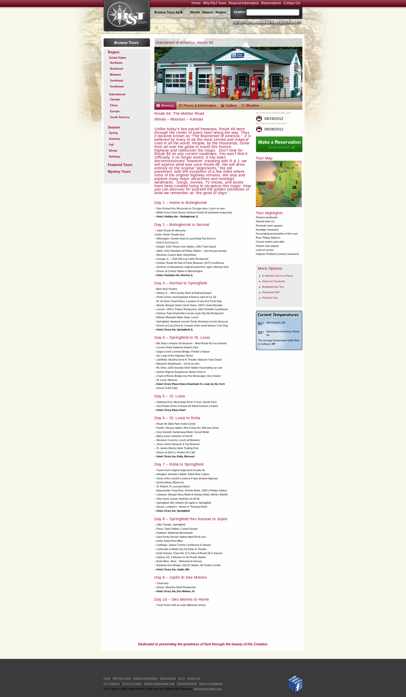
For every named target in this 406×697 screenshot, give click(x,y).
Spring (113, 132)
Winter (113, 150)
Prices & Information (200, 105)
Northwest (116, 68)
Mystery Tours (119, 171)
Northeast (116, 62)
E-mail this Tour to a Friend (277, 275)
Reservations (271, 3)
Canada (115, 99)
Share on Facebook (273, 281)
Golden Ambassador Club (159, 683)
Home (196, 3)
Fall (111, 144)
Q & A (181, 678)
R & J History (112, 683)
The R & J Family (132, 683)
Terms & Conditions (211, 683)
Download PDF (271, 292)
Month (195, 12)
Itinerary (167, 105)
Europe (114, 111)
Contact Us (291, 3)
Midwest (115, 74)
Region (220, 12)
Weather (252, 105)
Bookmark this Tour (273, 286)
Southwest (117, 86)
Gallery (231, 105)
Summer (114, 138)
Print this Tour (270, 297)
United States (117, 57)
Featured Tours (120, 165)
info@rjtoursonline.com (207, 688)
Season (207, 12)
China (114, 105)
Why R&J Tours (214, 3)
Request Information (244, 3)
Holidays (114, 156)
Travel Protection (187, 683)
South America (119, 117)
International (117, 94)
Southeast (116, 80)
